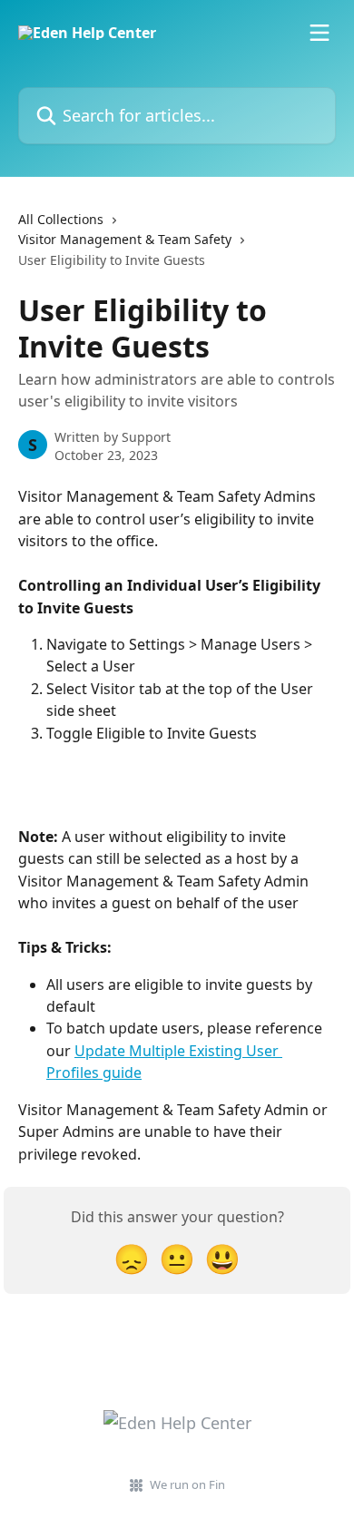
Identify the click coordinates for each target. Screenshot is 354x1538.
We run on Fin (187, 1484)
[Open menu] (319, 33)
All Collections (60, 219)
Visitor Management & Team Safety (124, 239)
